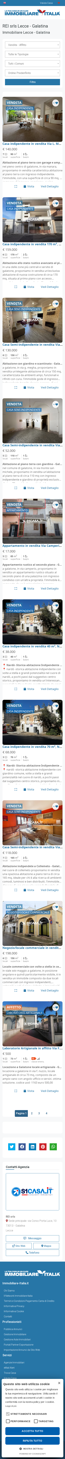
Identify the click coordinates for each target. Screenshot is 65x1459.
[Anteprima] (15, 186)
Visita (30, 186)
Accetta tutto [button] (32, 1431)
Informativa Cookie (14, 1311)
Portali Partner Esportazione (18, 1344)
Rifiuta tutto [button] (32, 1440)
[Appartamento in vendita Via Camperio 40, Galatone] (32, 521)
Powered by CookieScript (32, 1454)
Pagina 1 (21, 1113)
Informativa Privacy (14, 1306)
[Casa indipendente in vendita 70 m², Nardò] (32, 722)
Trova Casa (10, 1373)
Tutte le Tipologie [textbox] (18, 54)
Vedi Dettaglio (50, 186)
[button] (7, 1413)
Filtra (33, 82)
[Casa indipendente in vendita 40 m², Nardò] (32, 621)
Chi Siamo (9, 1290)
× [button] (59, 1383)
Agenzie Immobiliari (14, 1362)
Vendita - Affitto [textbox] (17, 45)
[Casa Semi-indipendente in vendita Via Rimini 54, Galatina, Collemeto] (32, 822)
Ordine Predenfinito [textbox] (19, 73)
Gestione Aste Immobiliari (17, 1339)
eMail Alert (9, 1367)
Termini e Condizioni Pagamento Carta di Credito (29, 1301)
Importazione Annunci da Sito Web (22, 1350)
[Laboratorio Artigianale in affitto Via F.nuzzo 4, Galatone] (32, 1023)
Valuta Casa (10, 1378)
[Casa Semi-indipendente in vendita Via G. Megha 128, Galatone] (32, 320)
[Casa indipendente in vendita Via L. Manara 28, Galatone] (32, 119)
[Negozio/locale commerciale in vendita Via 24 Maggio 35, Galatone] (32, 923)
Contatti (8, 1316)
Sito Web (20, 1245)
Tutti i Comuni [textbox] (16, 63)
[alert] (32, 1418)
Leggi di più (11, 1406)
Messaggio (35, 1238)
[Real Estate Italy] (4, 3)
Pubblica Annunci (13, 1329)
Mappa (47, 1245)
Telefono (33, 1252)
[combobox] (32, 45)
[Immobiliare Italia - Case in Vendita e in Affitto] (32, 11)
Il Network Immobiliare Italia (18, 1295)
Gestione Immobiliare (15, 1334)
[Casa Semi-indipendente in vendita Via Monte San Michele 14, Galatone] (32, 420)
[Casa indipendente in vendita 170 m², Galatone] (32, 219)
